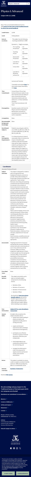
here (25, 84)
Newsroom (4, 407)
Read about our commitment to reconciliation (13, 394)
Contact (3, 410)
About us (3, 399)
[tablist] (19, 3)
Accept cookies (8, 473)
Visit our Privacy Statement (11, 467)
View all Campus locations (8, 428)
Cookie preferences (23, 473)
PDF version (9, 374)
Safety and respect (6, 405)
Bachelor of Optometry (16, 368)
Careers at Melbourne (7, 402)
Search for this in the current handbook (14, 26)
